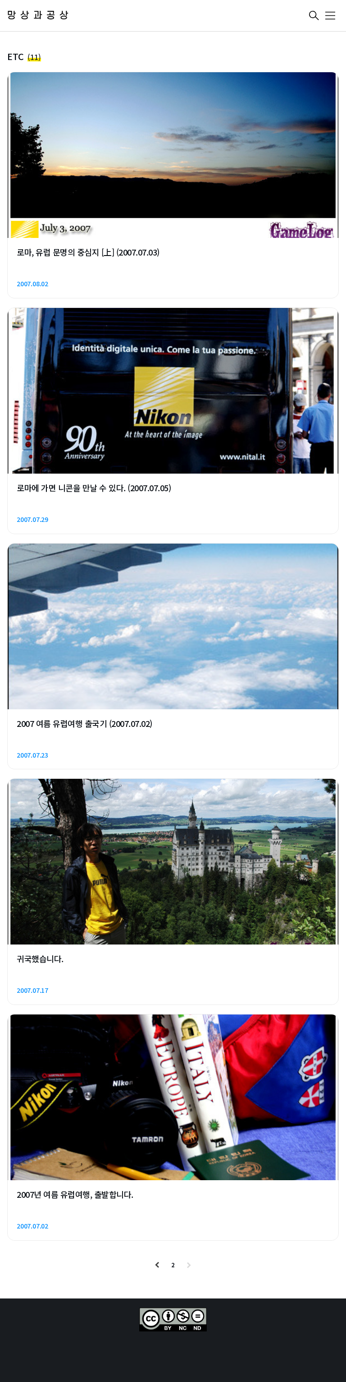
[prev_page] (157, 1265)
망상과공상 (40, 15)
